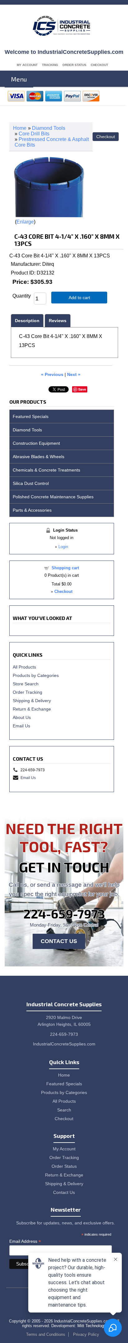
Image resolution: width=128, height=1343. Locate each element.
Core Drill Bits (34, 133)
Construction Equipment (36, 443)
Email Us (21, 725)
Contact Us (59, 941)
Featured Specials (30, 416)
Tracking (50, 65)
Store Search (26, 683)
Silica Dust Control (31, 483)
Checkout (99, 65)
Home (19, 128)
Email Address (25, 1241)
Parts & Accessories (32, 510)
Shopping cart (65, 568)
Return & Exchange (32, 709)
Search (64, 1109)
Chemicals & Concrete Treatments (46, 469)
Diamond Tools (48, 128)
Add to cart (79, 297)
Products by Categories (36, 675)
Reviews (57, 320)
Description (27, 320)
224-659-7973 (64, 913)
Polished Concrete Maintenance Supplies (53, 496)
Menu (19, 79)
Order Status (74, 65)
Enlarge (25, 221)
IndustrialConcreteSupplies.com (64, 1043)
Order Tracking (27, 692)
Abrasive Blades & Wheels (38, 456)
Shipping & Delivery (32, 700)
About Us (22, 717)
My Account (27, 65)
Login (63, 546)
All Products (24, 666)
